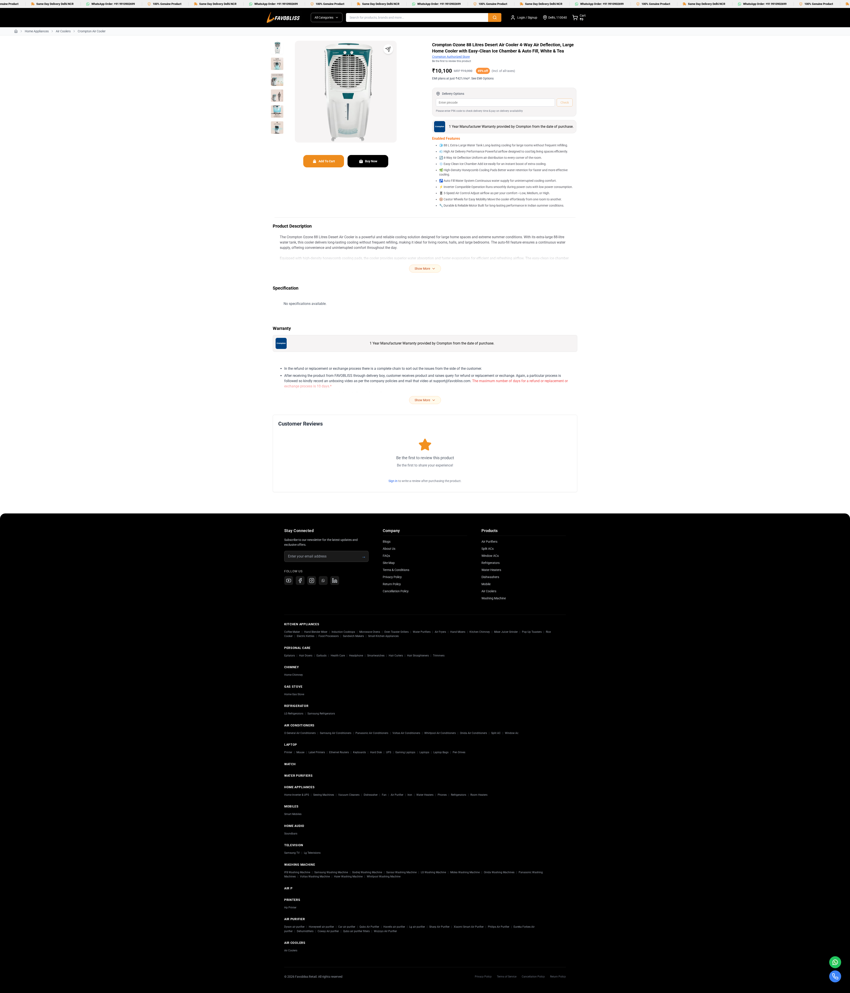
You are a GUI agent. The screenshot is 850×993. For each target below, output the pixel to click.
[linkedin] (334, 580)
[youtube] (288, 580)
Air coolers (63, 31)
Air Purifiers (489, 541)
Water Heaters (491, 570)
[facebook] (300, 580)
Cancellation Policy (396, 591)
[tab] (277, 48)
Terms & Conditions (396, 570)
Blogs (386, 541)
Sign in (393, 481)
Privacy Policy (392, 577)
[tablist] (277, 88)
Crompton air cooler (92, 31)
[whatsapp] (323, 580)
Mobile (486, 584)
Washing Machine (493, 598)
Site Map (389, 563)
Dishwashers (490, 577)
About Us (389, 548)
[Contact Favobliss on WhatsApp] (835, 962)
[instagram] (311, 580)
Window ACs (490, 555)
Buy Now (371, 161)
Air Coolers (488, 591)
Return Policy (392, 584)
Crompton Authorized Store (451, 56)
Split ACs (487, 548)
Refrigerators (490, 563)
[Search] (494, 17)
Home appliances (37, 31)
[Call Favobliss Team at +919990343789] (835, 976)
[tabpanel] (346, 96)
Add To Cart (327, 161)
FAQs (386, 555)
